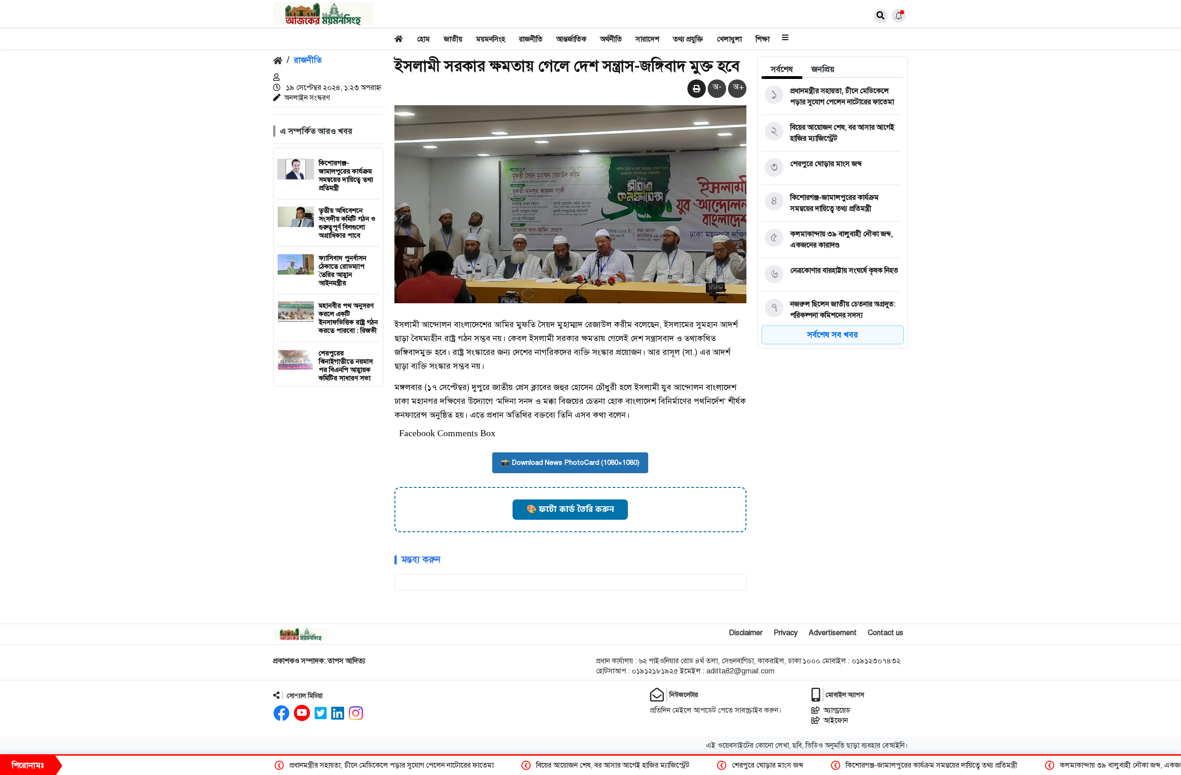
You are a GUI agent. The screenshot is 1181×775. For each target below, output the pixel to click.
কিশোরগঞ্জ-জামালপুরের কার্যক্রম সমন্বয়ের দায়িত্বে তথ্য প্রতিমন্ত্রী (811, 765)
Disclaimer (746, 632)
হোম (423, 39)
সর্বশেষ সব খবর (832, 335)
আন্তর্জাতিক (571, 39)
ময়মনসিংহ (490, 39)
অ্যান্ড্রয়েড (836, 710)
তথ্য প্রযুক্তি (688, 39)
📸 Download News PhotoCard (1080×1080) (570, 462)
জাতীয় (453, 39)
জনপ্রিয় (823, 69)
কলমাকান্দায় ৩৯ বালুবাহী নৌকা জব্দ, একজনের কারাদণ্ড (1016, 765)
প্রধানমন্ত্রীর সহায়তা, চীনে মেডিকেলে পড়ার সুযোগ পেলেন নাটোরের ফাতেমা (271, 765)
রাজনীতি (531, 39)
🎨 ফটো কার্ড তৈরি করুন (570, 509)
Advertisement (833, 632)
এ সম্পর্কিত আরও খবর (316, 131)
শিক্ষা (762, 39)
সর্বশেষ (782, 69)
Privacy (786, 632)
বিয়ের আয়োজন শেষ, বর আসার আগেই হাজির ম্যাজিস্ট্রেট (492, 765)
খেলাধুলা (729, 39)
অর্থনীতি (611, 39)
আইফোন (835, 720)
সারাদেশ (647, 39)
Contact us (885, 632)
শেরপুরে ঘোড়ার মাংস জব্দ (647, 765)
